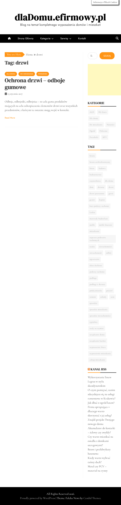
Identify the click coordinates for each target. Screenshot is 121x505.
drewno (101, 187)
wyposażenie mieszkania (100, 353)
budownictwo (95, 175)
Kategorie (45, 38)
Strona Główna (25, 38)
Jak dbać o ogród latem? (101, 402)
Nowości (110, 125)
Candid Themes (92, 498)
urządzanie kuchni (98, 341)
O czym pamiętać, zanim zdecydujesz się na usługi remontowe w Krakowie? (101, 394)
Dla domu (11, 74)
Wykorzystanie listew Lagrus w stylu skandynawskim (99, 381)
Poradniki (42, 74)
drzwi (111, 187)
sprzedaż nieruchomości (100, 316)
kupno (102, 200)
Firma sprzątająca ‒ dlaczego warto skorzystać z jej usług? (100, 411)
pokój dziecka (96, 291)
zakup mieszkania (97, 360)
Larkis (92, 212)
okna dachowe (96, 265)
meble (92, 225)
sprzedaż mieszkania (98, 309)
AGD (92, 112)
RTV (105, 137)
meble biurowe (105, 225)
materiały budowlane (99, 219)
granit (92, 200)
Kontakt (82, 38)
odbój (108, 253)
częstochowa (95, 181)
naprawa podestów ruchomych (98, 238)
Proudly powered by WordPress (38, 498)
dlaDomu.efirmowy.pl (60, 17)
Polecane (103, 131)
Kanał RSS (98, 369)
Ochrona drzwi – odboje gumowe (35, 83)
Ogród (92, 131)
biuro (92, 168)
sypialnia (93, 322)
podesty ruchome (97, 272)
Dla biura (102, 112)
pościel (109, 291)
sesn (112, 297)
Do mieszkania (26, 74)
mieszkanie (94, 231)
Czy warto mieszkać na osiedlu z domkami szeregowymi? (100, 441)
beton (92, 156)
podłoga (93, 278)
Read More (10, 118)
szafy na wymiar (97, 328)
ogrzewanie (94, 259)
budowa (102, 168)
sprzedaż (93, 303)
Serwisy (64, 38)
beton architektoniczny (100, 162)
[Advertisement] (104, 79)
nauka (92, 247)
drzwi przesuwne (97, 193)
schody (103, 297)
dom (91, 187)
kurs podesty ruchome (99, 206)
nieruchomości (105, 247)
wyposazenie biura (98, 347)
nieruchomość (96, 253)
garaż (111, 193)
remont (93, 297)
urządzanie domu (97, 335)
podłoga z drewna (97, 284)
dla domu (109, 181)
